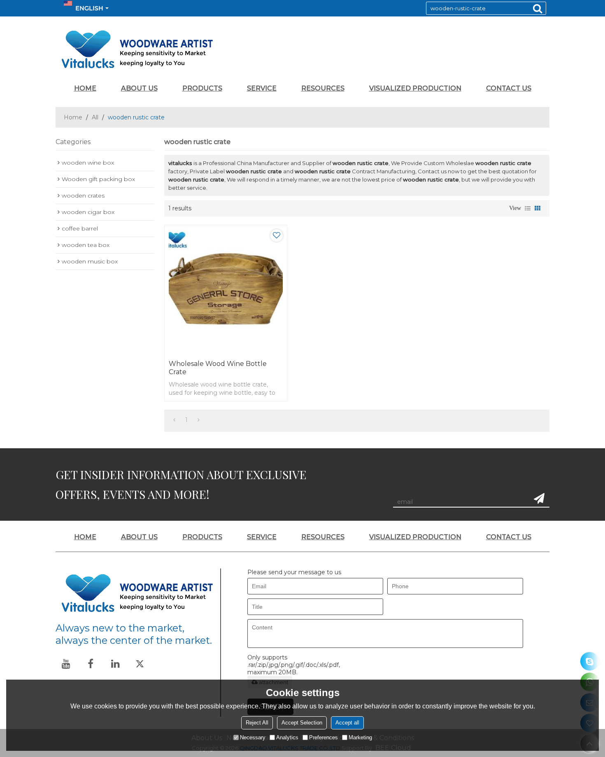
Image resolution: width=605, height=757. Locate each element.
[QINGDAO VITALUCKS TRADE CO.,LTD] (302, 49)
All (95, 117)
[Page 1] (174, 420)
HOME (85, 88)
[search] (537, 8)
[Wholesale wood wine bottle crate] (226, 290)
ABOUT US (139, 88)
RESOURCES (322, 88)
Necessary (252, 737)
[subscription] (539, 498)
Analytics (287, 737)
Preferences (323, 737)
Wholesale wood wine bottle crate (218, 368)
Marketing (360, 737)
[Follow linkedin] (115, 663)
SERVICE (262, 88)
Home (73, 117)
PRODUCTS (202, 88)
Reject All (257, 723)
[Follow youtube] (66, 663)
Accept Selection (302, 723)
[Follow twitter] (140, 663)
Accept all (347, 723)
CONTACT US (508, 88)
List (528, 208)
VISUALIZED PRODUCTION (415, 88)
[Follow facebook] (90, 663)
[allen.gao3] (589, 661)
